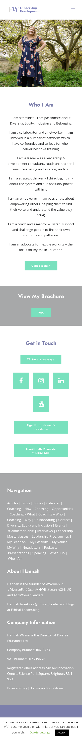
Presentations (18, 553)
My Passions (39, 542)
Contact (64, 520)
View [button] (41, 312)
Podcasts (50, 547)
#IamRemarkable (21, 531)
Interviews (45, 531)
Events (60, 525)
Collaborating (44, 520)
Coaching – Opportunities (54, 509)
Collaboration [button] (41, 265)
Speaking (39, 553)
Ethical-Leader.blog (25, 610)
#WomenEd (54, 584)
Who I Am (15, 558)
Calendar (53, 503)
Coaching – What (22, 514)
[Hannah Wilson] (24, 9)
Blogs (25, 503)
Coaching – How (19, 509)
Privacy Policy (17, 688)
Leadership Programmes (50, 536)
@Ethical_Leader (47, 604)
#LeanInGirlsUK (59, 589)
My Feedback (16, 542)
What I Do (57, 553)
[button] (73, 10)
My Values (59, 542)
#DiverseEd (15, 589)
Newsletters (31, 547)
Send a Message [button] (43, 359)
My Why (13, 547)
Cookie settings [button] (39, 732)
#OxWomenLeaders (28, 595)
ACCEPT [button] (62, 732)
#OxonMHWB (35, 589)
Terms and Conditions (46, 688)
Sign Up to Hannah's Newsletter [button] (41, 427)
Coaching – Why (19, 520)
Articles (12, 503)
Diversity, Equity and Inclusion (29, 525)
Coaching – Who (50, 514)
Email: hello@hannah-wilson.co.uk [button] (41, 451)
